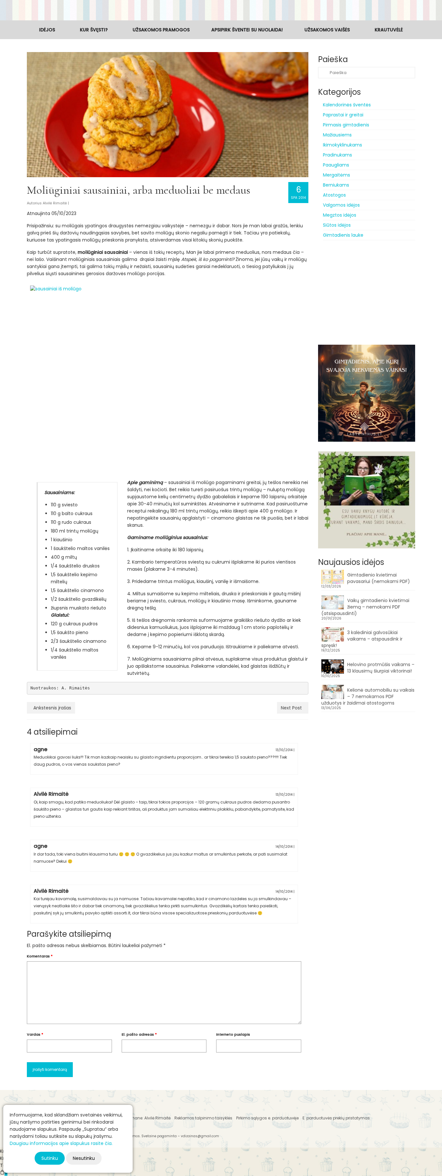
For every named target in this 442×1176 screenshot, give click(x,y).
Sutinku (49, 1158)
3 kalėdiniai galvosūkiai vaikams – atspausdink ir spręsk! (362, 639)
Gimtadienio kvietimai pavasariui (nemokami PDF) (378, 578)
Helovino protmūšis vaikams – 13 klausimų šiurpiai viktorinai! (380, 667)
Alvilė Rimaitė (55, 203)
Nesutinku (84, 1158)
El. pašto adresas (139, 1034)
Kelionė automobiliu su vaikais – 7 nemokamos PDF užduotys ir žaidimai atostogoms (367, 696)
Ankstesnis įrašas (52, 708)
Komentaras (40, 956)
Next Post (291, 708)
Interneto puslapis (233, 1034)
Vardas (35, 1034)
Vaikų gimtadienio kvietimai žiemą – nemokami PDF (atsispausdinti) (365, 607)
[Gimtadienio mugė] (221, 10)
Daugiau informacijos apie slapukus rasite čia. (61, 1143)
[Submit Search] (323, 72)
